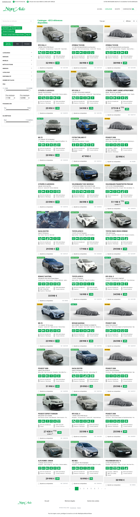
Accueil (99, 9)
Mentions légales (70, 501)
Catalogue (108, 9)
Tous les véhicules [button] (8, 44)
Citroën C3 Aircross (8, 31)
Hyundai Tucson (16, 28)
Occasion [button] (27, 44)
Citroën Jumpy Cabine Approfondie (13, 34)
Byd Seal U (6, 28)
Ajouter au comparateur (46, 68)
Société (117, 9)
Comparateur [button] (128, 9)
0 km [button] (17, 44)
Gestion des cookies (93, 501)
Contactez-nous (6, 1)
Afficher (128, 21)
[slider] (5, 90)
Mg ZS (28, 34)
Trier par (102, 21)
